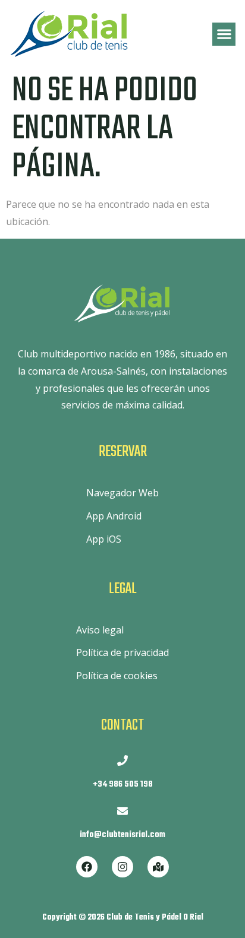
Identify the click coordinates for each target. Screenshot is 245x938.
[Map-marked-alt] (158, 866)
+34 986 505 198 (123, 784)
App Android (114, 515)
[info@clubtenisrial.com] (122, 811)
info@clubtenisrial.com (122, 835)
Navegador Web (122, 492)
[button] (223, 34)
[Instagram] (122, 866)
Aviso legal (100, 629)
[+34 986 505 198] (122, 760)
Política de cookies (117, 675)
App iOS (103, 539)
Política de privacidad (122, 652)
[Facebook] (87, 866)
